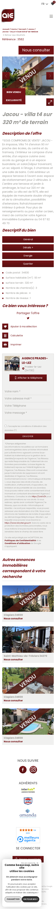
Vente (14, 29)
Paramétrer (13, 899)
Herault (22, 29)
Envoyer (28, 436)
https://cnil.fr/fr (39, 496)
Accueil (6, 29)
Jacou (31, 29)
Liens (46, 889)
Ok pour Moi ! (30, 899)
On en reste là (28, 863)
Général (28, 239)
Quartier (28, 263)
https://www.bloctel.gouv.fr (18, 522)
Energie (28, 255)
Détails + (28, 247)
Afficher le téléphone (29, 378)
